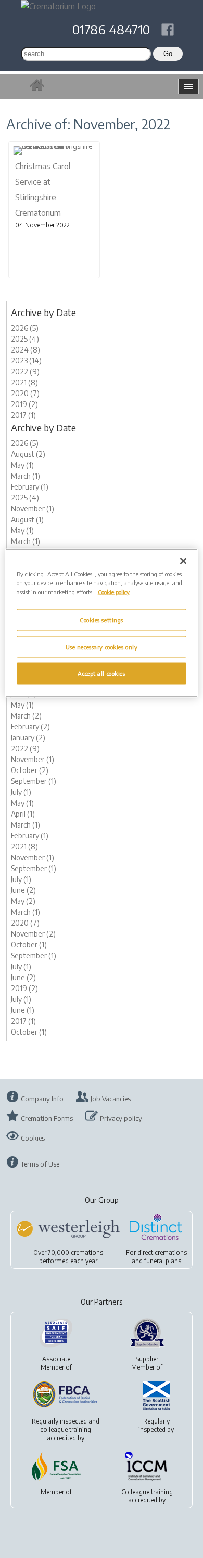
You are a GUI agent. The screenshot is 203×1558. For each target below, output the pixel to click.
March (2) (26, 715)
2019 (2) (24, 404)
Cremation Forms (47, 1118)
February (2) (30, 726)
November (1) (32, 508)
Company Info (42, 1098)
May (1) (22, 464)
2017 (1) (23, 415)
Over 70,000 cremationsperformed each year (68, 1257)
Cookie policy (114, 591)
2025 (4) (25, 338)
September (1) (33, 781)
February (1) (29, 486)
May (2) (23, 901)
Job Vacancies (111, 1098)
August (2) (28, 454)
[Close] (183, 561)
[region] (101, 623)
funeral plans (162, 1261)
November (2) (33, 933)
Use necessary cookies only (102, 647)
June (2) (23, 890)
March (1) (25, 475)
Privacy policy (121, 1118)
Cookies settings (101, 620)
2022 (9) (25, 371)
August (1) (27, 519)
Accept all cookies (101, 674)
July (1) (21, 792)
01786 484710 (111, 29)
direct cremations (162, 1252)
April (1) (23, 813)
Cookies (33, 1138)
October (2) (29, 770)
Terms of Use (40, 1164)
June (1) (22, 1010)
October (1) (29, 944)
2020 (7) (25, 393)
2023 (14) (26, 360)
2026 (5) (25, 327)
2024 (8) (25, 349)
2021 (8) (24, 382)
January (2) (28, 737)
